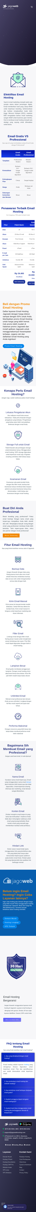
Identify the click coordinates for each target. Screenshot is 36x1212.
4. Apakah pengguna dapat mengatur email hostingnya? (16, 1100)
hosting (26, 1064)
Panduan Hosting (24, 1157)
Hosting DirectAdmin (9, 1162)
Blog (20, 1167)
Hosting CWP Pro (8, 1164)
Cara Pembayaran (24, 1159)
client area (22, 1162)
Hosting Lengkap (12, 922)
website (27, 1145)
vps (21, 1145)
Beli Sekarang (19, 282)
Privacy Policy (23, 1172)
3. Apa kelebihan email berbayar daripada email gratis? (18, 1091)
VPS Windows (7, 1172)
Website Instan (7, 1167)
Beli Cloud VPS (12, 1019)
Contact (21, 1170)
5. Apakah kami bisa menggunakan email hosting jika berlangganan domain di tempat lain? (17, 1110)
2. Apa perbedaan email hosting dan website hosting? (16, 1082)
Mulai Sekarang (11, 535)
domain (28, 782)
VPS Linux (6, 1170)
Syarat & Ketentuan (25, 1164)
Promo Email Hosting (13, 346)
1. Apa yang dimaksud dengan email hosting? (16, 1057)
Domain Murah (11, 918)
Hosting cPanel (7, 1159)
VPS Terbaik (10, 926)
